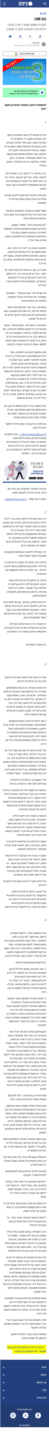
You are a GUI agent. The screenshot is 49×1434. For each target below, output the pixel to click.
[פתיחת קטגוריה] (24, 1367)
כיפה (24, 3)
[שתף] (40, 36)
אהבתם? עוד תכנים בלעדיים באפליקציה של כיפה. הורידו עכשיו (23, 92)
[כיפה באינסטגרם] (13, 1415)
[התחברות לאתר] (4, 3)
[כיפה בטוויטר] (25, 1415)
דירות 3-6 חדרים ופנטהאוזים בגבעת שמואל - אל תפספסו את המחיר (26, 1349)
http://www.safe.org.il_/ (32, 434)
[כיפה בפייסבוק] (38, 1415)
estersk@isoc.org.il (16, 499)
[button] (45, 3)
